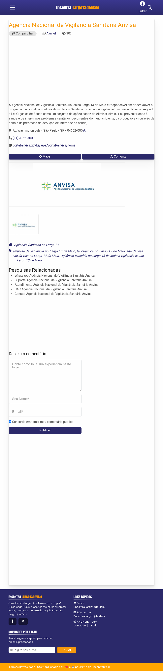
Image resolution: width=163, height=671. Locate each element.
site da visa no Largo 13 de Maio (36, 256)
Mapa (46, 156)
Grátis (93, 625)
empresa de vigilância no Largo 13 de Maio (44, 251)
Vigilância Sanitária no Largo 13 (35, 245)
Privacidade (27, 666)
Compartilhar (24, 33)
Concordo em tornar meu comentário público (42, 422)
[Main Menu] (12, 7)
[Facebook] (12, 621)
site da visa (134, 251)
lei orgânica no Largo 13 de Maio (101, 251)
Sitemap (42, 666)
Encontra (77, 7)
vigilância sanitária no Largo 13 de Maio (88, 256)
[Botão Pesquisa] (150, 8)
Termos (13, 666)
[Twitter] (23, 621)
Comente (120, 156)
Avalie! (51, 33)
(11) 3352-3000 (24, 138)
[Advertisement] (81, 71)
